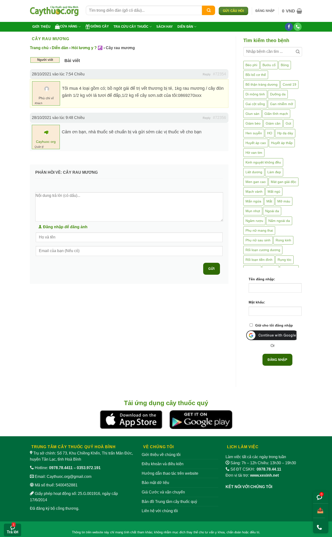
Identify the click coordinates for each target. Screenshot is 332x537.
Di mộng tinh (255, 94)
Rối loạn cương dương (262, 250)
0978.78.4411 (61, 468)
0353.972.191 (89, 468)
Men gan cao (255, 182)
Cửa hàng (69, 26)
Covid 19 (289, 84)
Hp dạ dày (285, 133)
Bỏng (285, 65)
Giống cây (99, 26)
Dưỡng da (278, 94)
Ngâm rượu (254, 221)
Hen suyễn (253, 133)
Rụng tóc (284, 260)
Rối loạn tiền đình (258, 260)
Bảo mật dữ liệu (155, 483)
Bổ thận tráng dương (261, 84)
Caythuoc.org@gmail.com (69, 476)
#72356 (219, 118)
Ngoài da (272, 211)
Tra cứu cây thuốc (131, 26)
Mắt (269, 201)
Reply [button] (206, 74)
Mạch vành (253, 191)
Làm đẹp (274, 172)
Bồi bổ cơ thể (255, 75)
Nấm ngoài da (279, 221)
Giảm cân (273, 123)
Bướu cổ (269, 65)
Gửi (211, 269)
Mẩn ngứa (253, 201)
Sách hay (164, 26)
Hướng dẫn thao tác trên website (170, 473)
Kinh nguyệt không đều (263, 162)
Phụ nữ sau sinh (258, 240)
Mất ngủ (274, 191)
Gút (288, 123)
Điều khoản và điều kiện (162, 464)
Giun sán (252, 114)
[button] (265, 11)
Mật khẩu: (257, 302)
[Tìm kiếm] (208, 10)
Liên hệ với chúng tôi (160, 511)
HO (269, 133)
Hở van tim (253, 153)
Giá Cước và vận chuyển (163, 492)
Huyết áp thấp (282, 143)
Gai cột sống (255, 104)
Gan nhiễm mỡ (281, 104)
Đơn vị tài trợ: (252, 475)
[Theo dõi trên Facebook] (289, 27)
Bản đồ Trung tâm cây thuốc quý (169, 502)
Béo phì (251, 65)
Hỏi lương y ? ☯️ (87, 48)
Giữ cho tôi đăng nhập (274, 325)
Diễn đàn (185, 26)
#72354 (219, 74)
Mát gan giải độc (283, 182)
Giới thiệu (41, 26)
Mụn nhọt (252, 211)
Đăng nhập (277, 360)
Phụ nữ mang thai (259, 230)
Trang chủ (39, 48)
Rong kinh (283, 240)
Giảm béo (253, 123)
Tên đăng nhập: (262, 279)
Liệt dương (253, 172)
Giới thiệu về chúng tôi (161, 455)
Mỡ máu (283, 201)
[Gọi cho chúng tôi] (298, 27)
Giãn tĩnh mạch (276, 114)
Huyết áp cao (255, 143)
